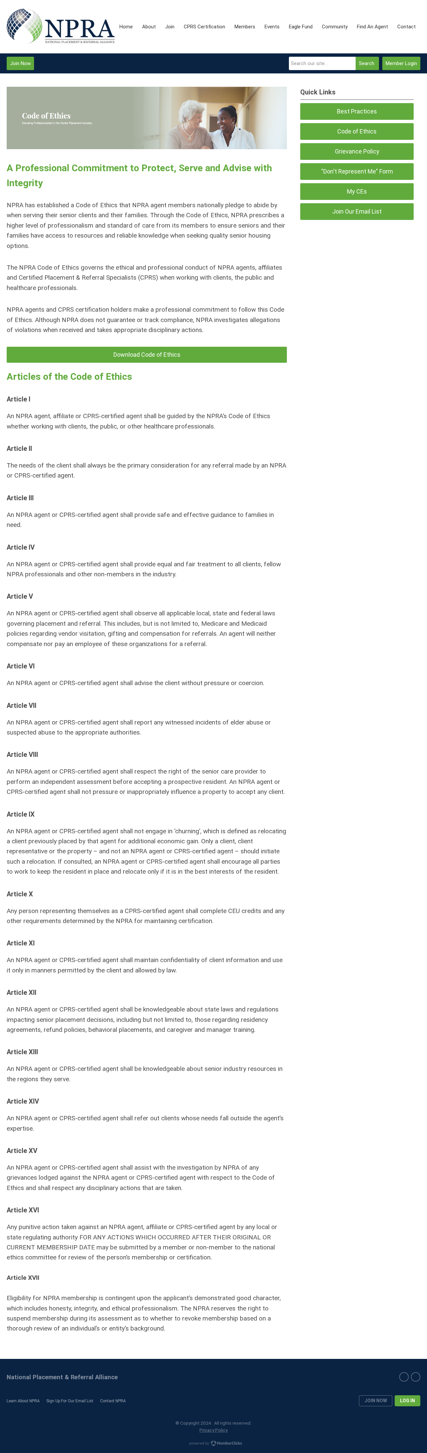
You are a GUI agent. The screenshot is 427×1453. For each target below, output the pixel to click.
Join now (375, 1400)
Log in (407, 1400)
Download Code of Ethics (146, 354)
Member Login (401, 63)
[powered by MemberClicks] (213, 1444)
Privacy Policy (213, 1430)
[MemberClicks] (61, 27)
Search (366, 63)
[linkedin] (404, 1377)
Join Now (20, 63)
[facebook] (415, 1377)
